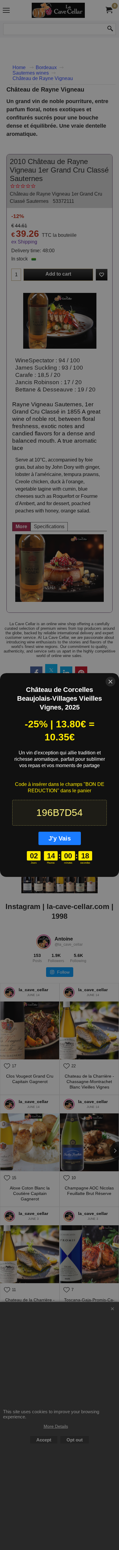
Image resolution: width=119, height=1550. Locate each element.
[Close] (110, 681)
